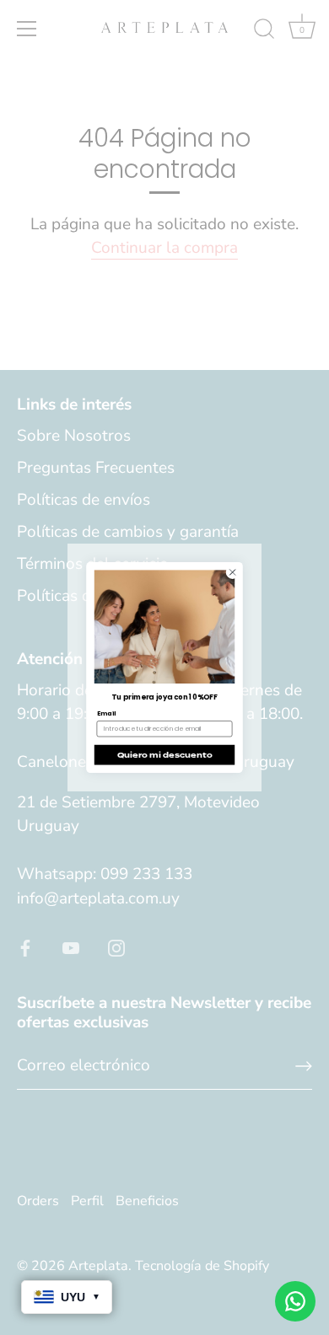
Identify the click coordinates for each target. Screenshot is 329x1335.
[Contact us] (295, 1301)
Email (106, 713)
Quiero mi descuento (165, 754)
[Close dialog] (232, 573)
